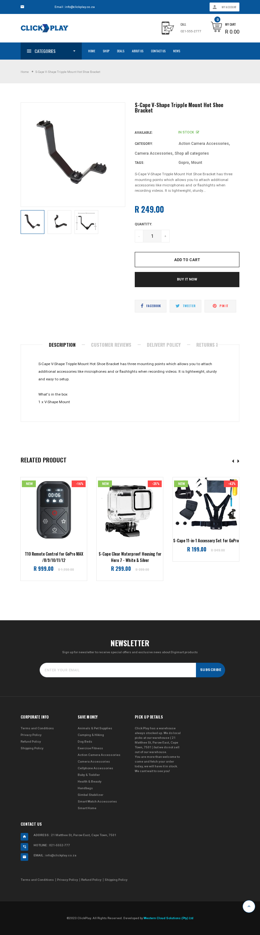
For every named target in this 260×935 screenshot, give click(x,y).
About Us (137, 50)
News (176, 50)
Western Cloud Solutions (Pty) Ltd (168, 918)
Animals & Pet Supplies (95, 728)
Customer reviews (111, 344)
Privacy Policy (31, 735)
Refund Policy (31, 741)
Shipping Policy (32, 748)
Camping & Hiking (91, 735)
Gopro (184, 162)
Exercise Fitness (90, 748)
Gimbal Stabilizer (90, 794)
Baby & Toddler (89, 775)
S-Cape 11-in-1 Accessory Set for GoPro (206, 541)
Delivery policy (164, 344)
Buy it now (187, 279)
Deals (120, 50)
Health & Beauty (89, 781)
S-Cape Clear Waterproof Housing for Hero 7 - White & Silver (130, 557)
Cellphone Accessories (95, 768)
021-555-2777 (190, 31)
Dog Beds (85, 741)
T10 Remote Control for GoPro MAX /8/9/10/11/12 (54, 557)
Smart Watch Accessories (97, 801)
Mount (196, 162)
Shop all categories (192, 153)
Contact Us (158, 50)
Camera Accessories (153, 153)
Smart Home (87, 808)
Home (91, 50)
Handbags (85, 788)
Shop (106, 50)
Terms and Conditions (37, 728)
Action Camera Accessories (204, 143)
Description (62, 344)
